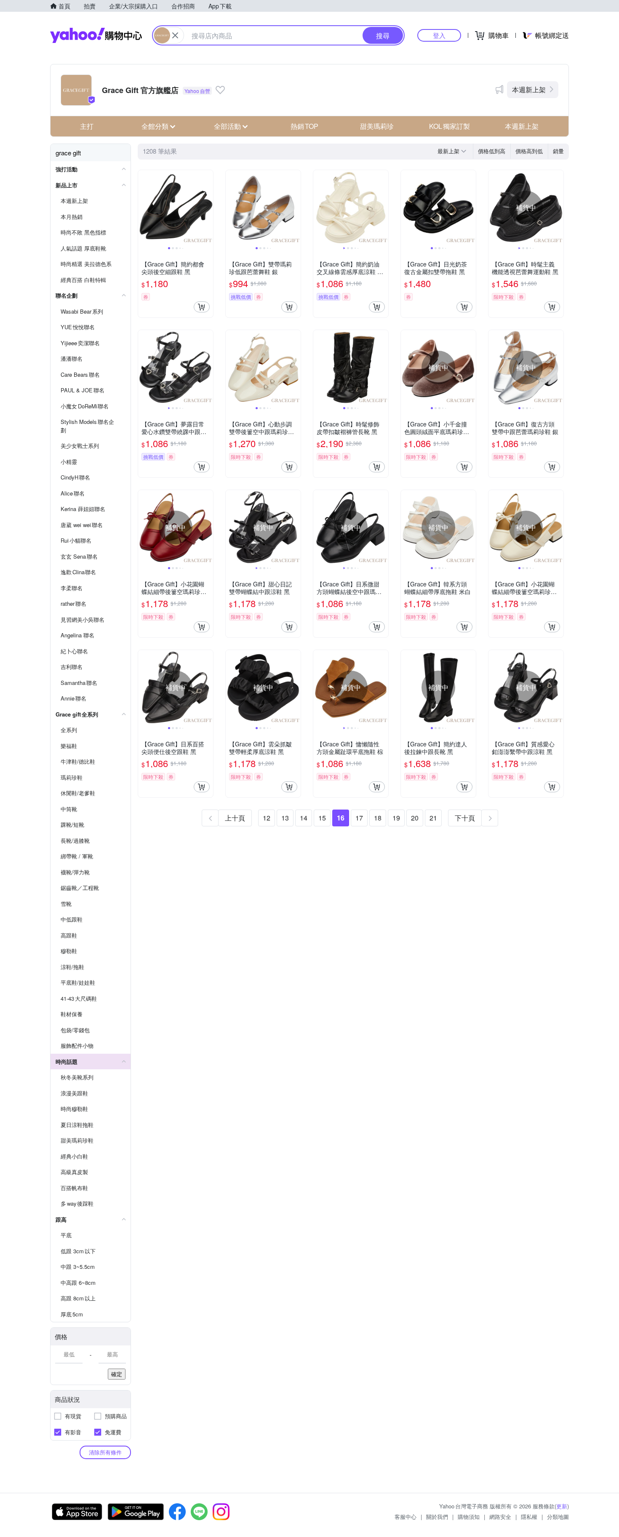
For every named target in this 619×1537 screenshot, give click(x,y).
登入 (439, 35)
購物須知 (469, 1517)
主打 (86, 126)
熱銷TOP (304, 126)
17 (359, 818)
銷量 (558, 151)
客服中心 (405, 1517)
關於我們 (437, 1517)
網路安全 (500, 1517)
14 (303, 818)
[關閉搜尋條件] (175, 35)
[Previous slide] (143, 207)
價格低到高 (491, 151)
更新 (561, 1506)
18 (378, 818)
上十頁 (235, 818)
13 (285, 818)
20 (415, 818)
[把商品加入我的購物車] (202, 306)
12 (266, 818)
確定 (116, 1374)
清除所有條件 (105, 1452)
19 (396, 818)
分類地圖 (558, 1517)
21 (433, 818)
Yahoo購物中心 (96, 35)
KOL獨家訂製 (449, 126)
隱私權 (529, 1517)
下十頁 (465, 818)
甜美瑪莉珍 (377, 126)
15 (322, 818)
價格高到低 (529, 151)
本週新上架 (529, 89)
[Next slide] (207, 207)
